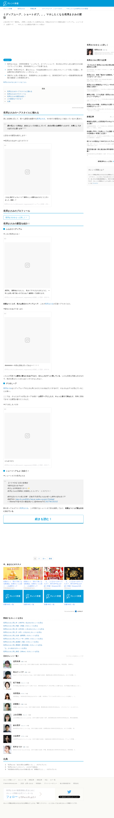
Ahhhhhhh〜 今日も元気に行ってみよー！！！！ (22, 365)
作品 (46, 780)
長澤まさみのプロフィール (16, 94)
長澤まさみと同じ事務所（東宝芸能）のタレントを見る (22, 645)
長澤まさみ (41, 119)
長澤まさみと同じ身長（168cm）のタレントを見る (21, 651)
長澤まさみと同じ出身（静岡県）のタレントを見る (21, 635)
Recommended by (69, 611)
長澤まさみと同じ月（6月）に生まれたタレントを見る (22, 632)
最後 (50, 558)
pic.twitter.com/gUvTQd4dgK (44, 499)
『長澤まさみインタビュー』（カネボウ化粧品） (23, 767)
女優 (22, 661)
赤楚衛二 (16, 704)
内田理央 (16, 693)
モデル (22, 693)
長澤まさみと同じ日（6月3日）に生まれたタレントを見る (23, 629)
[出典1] (24, 128)
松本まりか (17, 747)
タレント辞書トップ (9, 780)
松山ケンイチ (18, 672)
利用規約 (38, 783)
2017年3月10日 (51, 502)
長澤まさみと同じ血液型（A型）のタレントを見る (21, 642)
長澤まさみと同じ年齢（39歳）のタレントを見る (20, 626)
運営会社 (76, 783)
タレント (23, 683)
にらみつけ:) (9, 461)
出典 (8, 101)
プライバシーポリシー (50, 783)
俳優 (26, 672)
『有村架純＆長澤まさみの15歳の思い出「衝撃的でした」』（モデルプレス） (32, 769)
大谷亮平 (16, 736)
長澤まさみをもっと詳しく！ (16, 217)
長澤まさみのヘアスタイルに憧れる (19, 91)
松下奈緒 (16, 683)
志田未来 (16, 661)
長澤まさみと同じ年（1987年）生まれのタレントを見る (23, 623)
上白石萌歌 (17, 715)
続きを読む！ (43, 519)
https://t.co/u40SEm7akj (24, 499)
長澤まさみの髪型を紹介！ (16, 96)
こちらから (95, 183)
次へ (44, 558)
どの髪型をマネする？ (15, 99)
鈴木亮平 (16, 725)
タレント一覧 (22, 780)
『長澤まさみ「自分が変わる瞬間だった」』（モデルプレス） (27, 765)
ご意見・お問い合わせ (26, 783)
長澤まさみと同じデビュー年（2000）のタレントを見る (23, 639)
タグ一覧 (52, 780)
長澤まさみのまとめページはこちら (14, 82)
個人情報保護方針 (65, 783)
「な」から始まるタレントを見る (15, 648)
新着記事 (31, 780)
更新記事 (39, 780)
